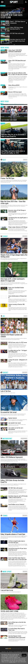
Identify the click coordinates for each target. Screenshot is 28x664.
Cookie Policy (12, 661)
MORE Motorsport (24, 438)
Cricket (5, 372)
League (5, 236)
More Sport (7, 571)
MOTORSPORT (3, 50)
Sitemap (11, 651)
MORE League (25, 236)
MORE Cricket (25, 372)
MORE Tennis (25, 515)
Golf (4, 159)
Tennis (5, 515)
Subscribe (4, 651)
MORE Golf (25, 159)
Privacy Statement (17, 651)
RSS (7, 651)
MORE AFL (25, 316)
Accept (24, 655)
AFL (4, 316)
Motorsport (7, 438)
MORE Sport (25, 571)
